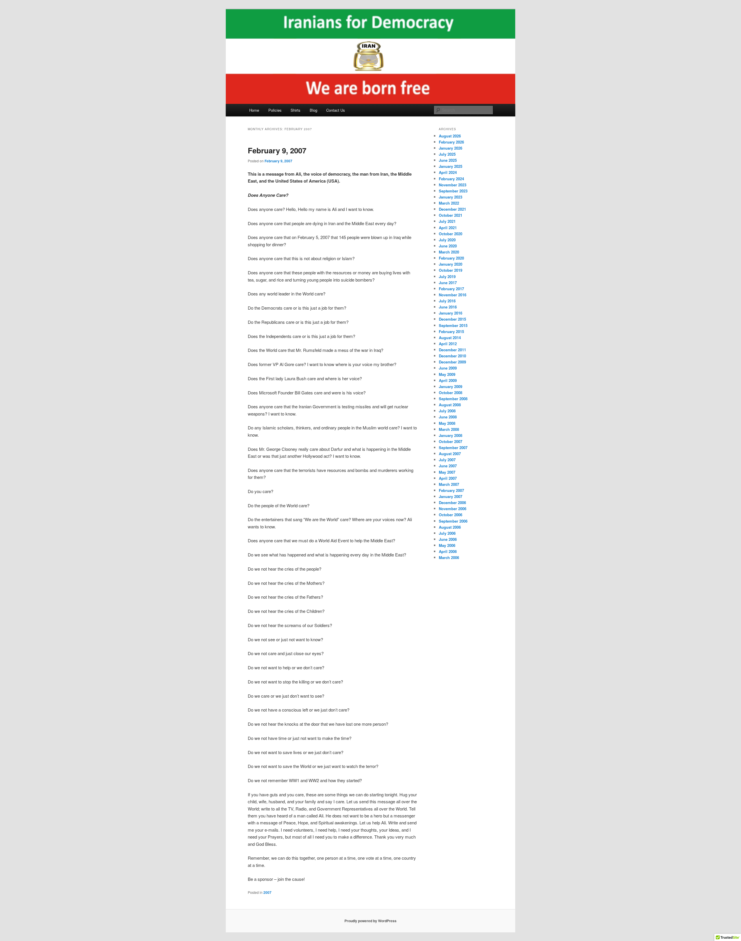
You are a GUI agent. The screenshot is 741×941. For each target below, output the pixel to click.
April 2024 (448, 172)
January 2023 (450, 197)
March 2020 (449, 252)
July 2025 (447, 154)
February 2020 (451, 258)
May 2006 (447, 545)
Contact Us (335, 110)
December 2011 (452, 349)
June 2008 (448, 417)
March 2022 (449, 203)
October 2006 (450, 514)
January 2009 (450, 386)
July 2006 (447, 533)
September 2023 (453, 191)
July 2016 (447, 301)
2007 (267, 892)
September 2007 (453, 447)
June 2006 (448, 539)
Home (254, 110)
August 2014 (450, 337)
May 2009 (447, 374)
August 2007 (450, 453)
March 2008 (449, 429)
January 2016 (450, 313)
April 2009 (448, 380)
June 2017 (448, 282)
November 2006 (452, 508)
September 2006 (453, 521)
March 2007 (449, 484)
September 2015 (453, 325)
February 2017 (451, 288)
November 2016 (452, 294)
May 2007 (447, 472)
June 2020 (448, 246)
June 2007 (448, 465)
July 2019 (447, 276)
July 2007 (447, 459)
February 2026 (451, 142)
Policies (275, 110)
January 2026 (450, 148)
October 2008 (450, 392)
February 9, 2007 (277, 150)
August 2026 (450, 136)
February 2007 (451, 490)
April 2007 (448, 478)
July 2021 (447, 221)
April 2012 (448, 343)
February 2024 (451, 178)
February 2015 (451, 331)
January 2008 (450, 435)
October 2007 (450, 441)
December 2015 (452, 319)
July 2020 (447, 239)
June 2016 (448, 307)
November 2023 (452, 185)
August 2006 (450, 527)
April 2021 (448, 227)
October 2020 (450, 233)
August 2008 (450, 404)
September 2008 (453, 398)
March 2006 (449, 557)
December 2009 (452, 362)
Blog (313, 110)
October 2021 (450, 215)
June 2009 (448, 368)
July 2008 (447, 410)
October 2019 (450, 270)
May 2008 (447, 423)
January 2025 (450, 166)
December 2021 (452, 209)
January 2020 (450, 264)
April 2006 (448, 551)
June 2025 (448, 160)
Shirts (295, 110)
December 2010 (452, 356)
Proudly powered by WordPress (370, 920)
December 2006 (452, 502)
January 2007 (450, 496)
